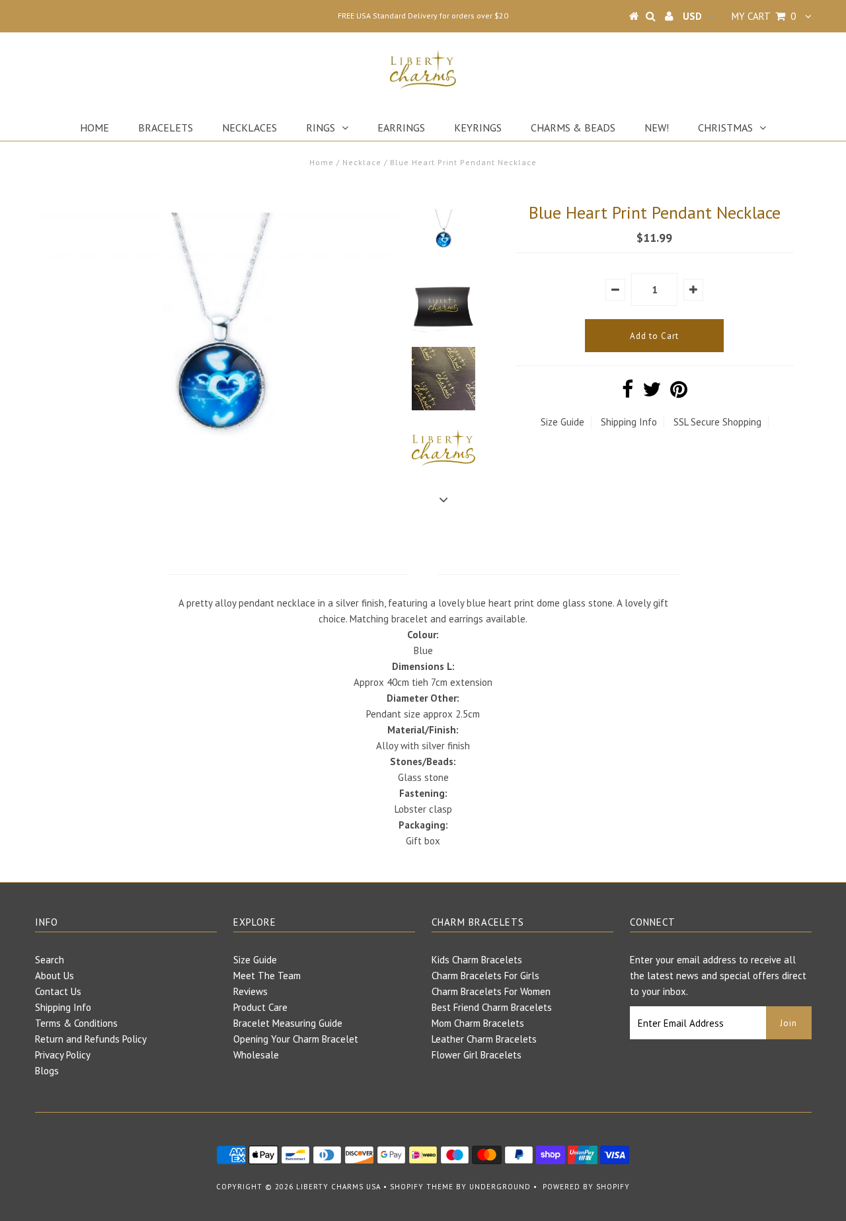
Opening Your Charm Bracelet (295, 1039)
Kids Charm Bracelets (477, 959)
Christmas (725, 127)
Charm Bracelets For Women (491, 991)
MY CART (764, 16)
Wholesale (256, 1055)
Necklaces (249, 127)
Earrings (401, 127)
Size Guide (562, 422)
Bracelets (165, 127)
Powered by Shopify (586, 1186)
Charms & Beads (573, 127)
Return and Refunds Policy (91, 1039)
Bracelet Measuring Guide (287, 1023)
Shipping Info (629, 422)
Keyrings (478, 127)
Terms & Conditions (76, 1023)
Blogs (47, 1070)
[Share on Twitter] (651, 393)
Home (94, 127)
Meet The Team (267, 975)
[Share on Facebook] (627, 393)
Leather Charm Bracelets (484, 1039)
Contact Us (58, 991)
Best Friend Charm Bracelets (492, 1007)
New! (656, 127)
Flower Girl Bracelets (476, 1055)
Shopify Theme (421, 1186)
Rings (320, 127)
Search (49, 959)
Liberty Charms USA (338, 1186)
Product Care (260, 1007)
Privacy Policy (63, 1055)
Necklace (361, 162)
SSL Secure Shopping (717, 422)
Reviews (250, 991)
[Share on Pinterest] (678, 393)
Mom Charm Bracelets (478, 1023)
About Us (54, 975)
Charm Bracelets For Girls (485, 975)
